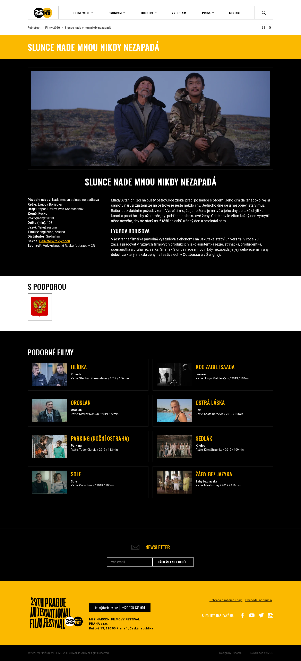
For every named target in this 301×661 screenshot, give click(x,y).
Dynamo (237, 652)
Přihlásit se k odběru (173, 562)
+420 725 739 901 (133, 607)
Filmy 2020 (52, 27)
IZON (270, 652)
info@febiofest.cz (106, 607)
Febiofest (34, 27)
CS (263, 27)
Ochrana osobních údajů (225, 600)
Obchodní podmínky (258, 600)
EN (270, 27)
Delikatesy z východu (54, 241)
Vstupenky (179, 12)
